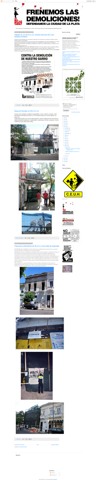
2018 (65, 117)
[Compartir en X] (28, 105)
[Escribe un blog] (26, 105)
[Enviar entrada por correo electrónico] (23, 105)
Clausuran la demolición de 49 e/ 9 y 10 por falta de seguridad (36, 246)
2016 (65, 121)
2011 (65, 159)
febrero (66, 145)
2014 (65, 124)
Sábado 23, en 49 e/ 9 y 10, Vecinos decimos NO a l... (73, 149)
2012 (65, 158)
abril (66, 142)
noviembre (67, 129)
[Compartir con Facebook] (29, 105)
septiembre (67, 133)
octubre (66, 131)
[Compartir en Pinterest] (31, 105)
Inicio (38, 444)
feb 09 (67, 153)
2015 (65, 123)
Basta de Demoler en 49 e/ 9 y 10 (26, 111)
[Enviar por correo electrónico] (25, 105)
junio (66, 138)
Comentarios (53, 475)
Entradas (53, 472)
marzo (66, 143)
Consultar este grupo (75, 112)
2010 (65, 161)
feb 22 (67, 147)
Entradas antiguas (55, 444)
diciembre (67, 128)
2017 (65, 119)
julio (66, 136)
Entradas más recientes (19, 444)
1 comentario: (18, 105)
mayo (66, 140)
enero (66, 155)
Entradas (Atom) (23, 446)
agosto (66, 135)
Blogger (55, 479)
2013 (65, 126)
